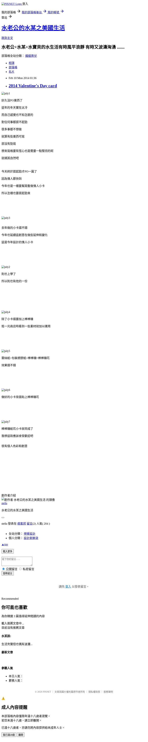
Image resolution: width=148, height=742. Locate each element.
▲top (4, 544)
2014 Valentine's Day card (33, 85)
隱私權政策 (94, 691)
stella (4, 503)
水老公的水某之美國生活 (33, 28)
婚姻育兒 (31, 55)
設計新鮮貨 (31, 538)
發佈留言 (7, 573)
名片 (11, 71)
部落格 (13, 67)
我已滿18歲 (9, 735)
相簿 (11, 63)
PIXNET (47, 691)
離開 (20, 735)
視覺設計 (29, 533)
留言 (29, 523)
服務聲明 (108, 691)
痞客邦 (21, 523)
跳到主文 (7, 38)
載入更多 (7, 551)
